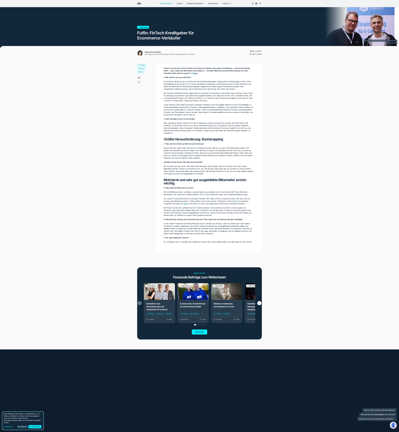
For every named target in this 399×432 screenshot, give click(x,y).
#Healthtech (170, 313)
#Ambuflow (159, 313)
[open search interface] (252, 3)
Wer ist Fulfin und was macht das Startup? (379, 410)
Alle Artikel (199, 332)
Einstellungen (8, 427)
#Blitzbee (226, 313)
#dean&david (252, 313)
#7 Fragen (150, 313)
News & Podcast (166, 3)
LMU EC (235, 201)
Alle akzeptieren (35, 427)
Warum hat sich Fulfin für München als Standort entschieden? (378, 419)
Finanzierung (212, 3)
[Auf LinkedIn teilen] (139, 77)
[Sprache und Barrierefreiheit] (256, 3)
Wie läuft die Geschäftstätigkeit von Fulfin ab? (378, 414)
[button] (259, 303)
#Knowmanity (194, 313)
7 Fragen (194, 73)
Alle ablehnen (22, 427)
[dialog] (23, 421)
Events (179, 3)
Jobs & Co (226, 3)
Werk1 (186, 204)
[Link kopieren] (139, 82)
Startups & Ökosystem (195, 3)
